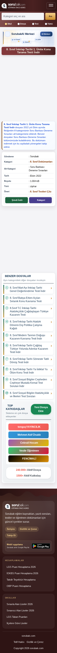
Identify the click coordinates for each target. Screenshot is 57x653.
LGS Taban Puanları (17, 617)
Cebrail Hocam (28, 442)
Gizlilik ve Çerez (35, 642)
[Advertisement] (28, 87)
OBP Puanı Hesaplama (19, 586)
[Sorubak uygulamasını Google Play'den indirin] (41, 546)
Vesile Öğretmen (28, 450)
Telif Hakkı (19, 642)
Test (36, 24)
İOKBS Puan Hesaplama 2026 (22, 573)
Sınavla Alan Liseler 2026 (20, 604)
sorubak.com (28, 635)
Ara (50, 16)
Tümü (50, 24)
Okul (9, 24)
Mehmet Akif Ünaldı (28, 434)
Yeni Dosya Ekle (41, 409)
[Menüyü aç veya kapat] (51, 5)
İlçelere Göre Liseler (17, 623)
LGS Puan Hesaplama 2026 (21, 567)
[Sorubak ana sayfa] (13, 5)
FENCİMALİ (28, 458)
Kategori (40, 200)
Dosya (23, 24)
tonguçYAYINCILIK (28, 426)
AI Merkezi (46, 34)
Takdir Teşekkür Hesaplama (21, 579)
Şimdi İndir (16, 200)
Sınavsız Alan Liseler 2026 (20, 610)
